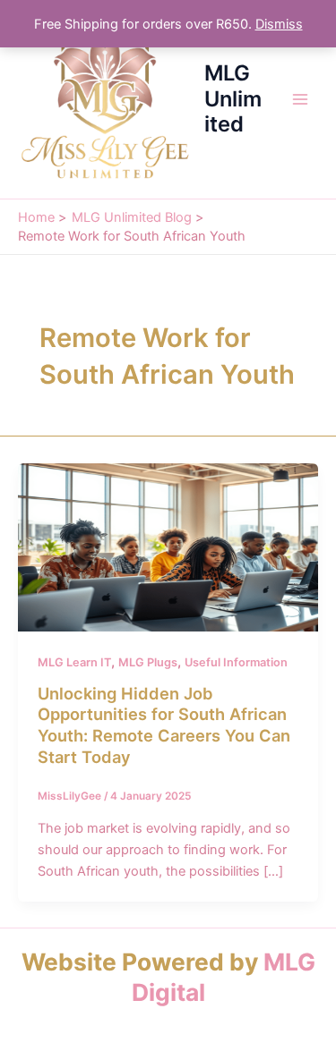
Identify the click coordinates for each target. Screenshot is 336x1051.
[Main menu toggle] (300, 99)
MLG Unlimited (233, 98)
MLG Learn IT (74, 662)
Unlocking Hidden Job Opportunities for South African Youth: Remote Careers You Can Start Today (164, 725)
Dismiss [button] (279, 24)
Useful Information (236, 662)
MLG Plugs (147, 662)
